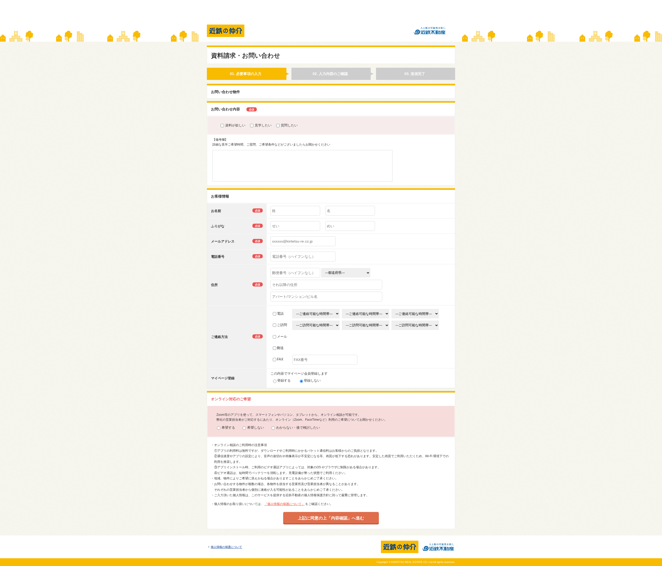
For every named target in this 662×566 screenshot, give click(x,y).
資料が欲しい (235, 125)
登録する (284, 380)
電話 (280, 313)
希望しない (255, 427)
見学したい (263, 125)
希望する (228, 427)
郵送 (280, 348)
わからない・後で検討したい (298, 427)
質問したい (289, 125)
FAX (280, 359)
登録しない (312, 380)
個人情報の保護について (226, 546)
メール (282, 336)
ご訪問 (282, 325)
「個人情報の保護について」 (284, 504)
